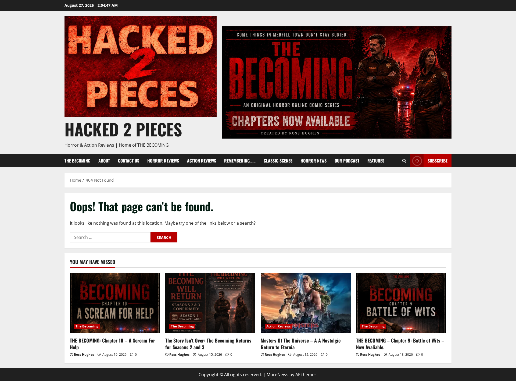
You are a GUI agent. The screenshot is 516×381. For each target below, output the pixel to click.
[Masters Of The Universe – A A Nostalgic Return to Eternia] (306, 303)
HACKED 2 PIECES (123, 129)
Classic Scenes (278, 160)
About (104, 160)
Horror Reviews (163, 160)
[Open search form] (404, 161)
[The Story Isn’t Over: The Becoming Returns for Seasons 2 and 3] (210, 303)
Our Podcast (347, 160)
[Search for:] (110, 237)
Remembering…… (240, 160)
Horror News (313, 160)
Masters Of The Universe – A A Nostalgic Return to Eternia (301, 344)
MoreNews (277, 375)
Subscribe (437, 160)
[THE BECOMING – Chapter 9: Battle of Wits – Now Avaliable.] (401, 303)
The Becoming (77, 160)
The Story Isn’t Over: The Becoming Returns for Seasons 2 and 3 (208, 344)
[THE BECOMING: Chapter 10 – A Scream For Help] (115, 303)
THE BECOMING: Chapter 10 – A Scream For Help (112, 344)
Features (375, 160)
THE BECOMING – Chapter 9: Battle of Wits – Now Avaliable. (400, 344)
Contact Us (128, 160)
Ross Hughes (84, 354)
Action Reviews (201, 160)
